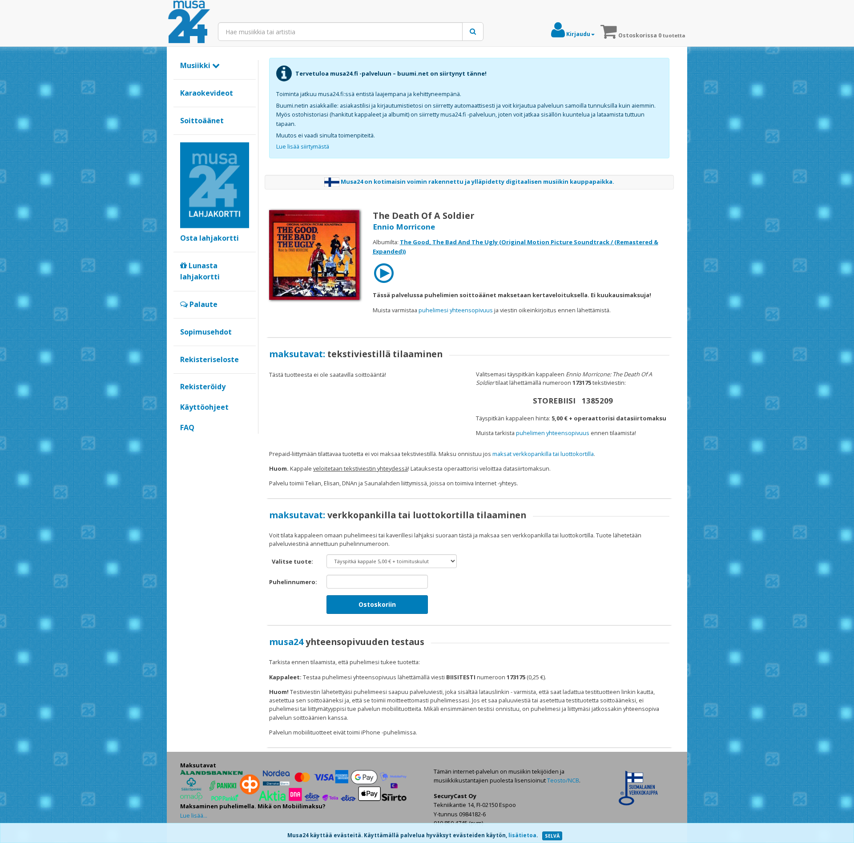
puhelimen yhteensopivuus (552, 433)
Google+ (184, 443)
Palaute (203, 304)
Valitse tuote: (292, 561)
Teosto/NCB (563, 780)
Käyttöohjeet (204, 407)
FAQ (187, 427)
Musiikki (196, 65)
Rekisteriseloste (209, 359)
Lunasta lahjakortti (200, 271)
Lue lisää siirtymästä (302, 146)
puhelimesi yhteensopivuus (456, 310)
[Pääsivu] (189, 22)
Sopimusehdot (206, 332)
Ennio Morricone (404, 227)
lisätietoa (522, 835)
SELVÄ (552, 836)
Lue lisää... (193, 815)
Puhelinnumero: (293, 582)
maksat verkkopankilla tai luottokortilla (543, 454)
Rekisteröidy (203, 386)
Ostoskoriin (377, 604)
